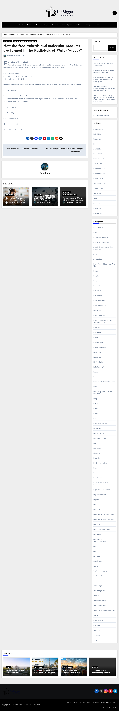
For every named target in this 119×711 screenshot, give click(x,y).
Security (96, 546)
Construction (98, 327)
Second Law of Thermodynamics (99, 540)
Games (95, 404)
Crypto (46, 25)
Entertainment (98, 367)
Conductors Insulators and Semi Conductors (103, 321)
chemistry (7, 41)
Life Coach (97, 448)
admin (11, 55)
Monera (96, 468)
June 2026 (97, 139)
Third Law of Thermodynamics (104, 610)
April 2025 (97, 208)
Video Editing (98, 630)
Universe (96, 625)
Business (39, 25)
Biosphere (97, 276)
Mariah (11, 202)
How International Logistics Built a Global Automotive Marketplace (103, 80)
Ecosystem (97, 352)
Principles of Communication (103, 514)
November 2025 (99, 174)
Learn (29, 25)
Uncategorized (98, 620)
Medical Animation (100, 463)
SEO (94, 551)
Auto (95, 254)
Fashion (96, 372)
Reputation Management (102, 529)
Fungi (95, 399)
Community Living (100, 315)
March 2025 (97, 213)
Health (77, 25)
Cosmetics (97, 332)
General (96, 409)
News (63, 25)
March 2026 (97, 154)
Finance (55, 25)
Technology (87, 25)
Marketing (97, 458)
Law (94, 443)
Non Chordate (98, 478)
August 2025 (98, 188)
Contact (97, 25)
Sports (69, 25)
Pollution (96, 509)
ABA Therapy (98, 227)
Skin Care (96, 556)
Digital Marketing (99, 347)
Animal (95, 232)
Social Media (97, 561)
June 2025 (97, 198)
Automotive (97, 259)
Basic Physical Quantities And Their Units (104, 265)
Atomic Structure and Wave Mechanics (103, 248)
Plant (95, 505)
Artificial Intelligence (101, 242)
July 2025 (97, 193)
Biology (96, 271)
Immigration (97, 428)
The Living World (99, 591)
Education (97, 357)
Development (98, 342)
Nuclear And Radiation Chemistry (24, 41)
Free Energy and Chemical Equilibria (102, 393)
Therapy (96, 596)
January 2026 (98, 164)
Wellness (96, 635)
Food (95, 387)
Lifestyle (96, 453)
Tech (95, 581)
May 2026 (96, 144)
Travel (95, 615)
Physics (96, 500)
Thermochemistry (99, 601)
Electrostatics (98, 362)
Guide (95, 413)
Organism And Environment (103, 490)
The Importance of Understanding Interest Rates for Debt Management (104, 89)
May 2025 (96, 203)
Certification (98, 296)
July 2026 (97, 134)
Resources (97, 534)
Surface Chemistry (69, 195)
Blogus (26, 705)
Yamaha (96, 640)
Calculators (97, 291)
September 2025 (99, 183)
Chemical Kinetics (99, 306)
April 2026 (97, 149)
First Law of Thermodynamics (104, 382)
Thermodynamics (99, 605)
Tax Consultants (99, 576)
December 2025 (99, 169)
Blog (95, 281)
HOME (21, 25)
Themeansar (36, 705)
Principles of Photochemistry (103, 519)
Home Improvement (100, 423)
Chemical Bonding (100, 301)
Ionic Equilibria (98, 433)
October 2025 (98, 179)
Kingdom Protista (99, 438)
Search (96, 41)
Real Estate (97, 524)
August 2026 (98, 129)
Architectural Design (100, 237)
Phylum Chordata (99, 495)
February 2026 (98, 159)
